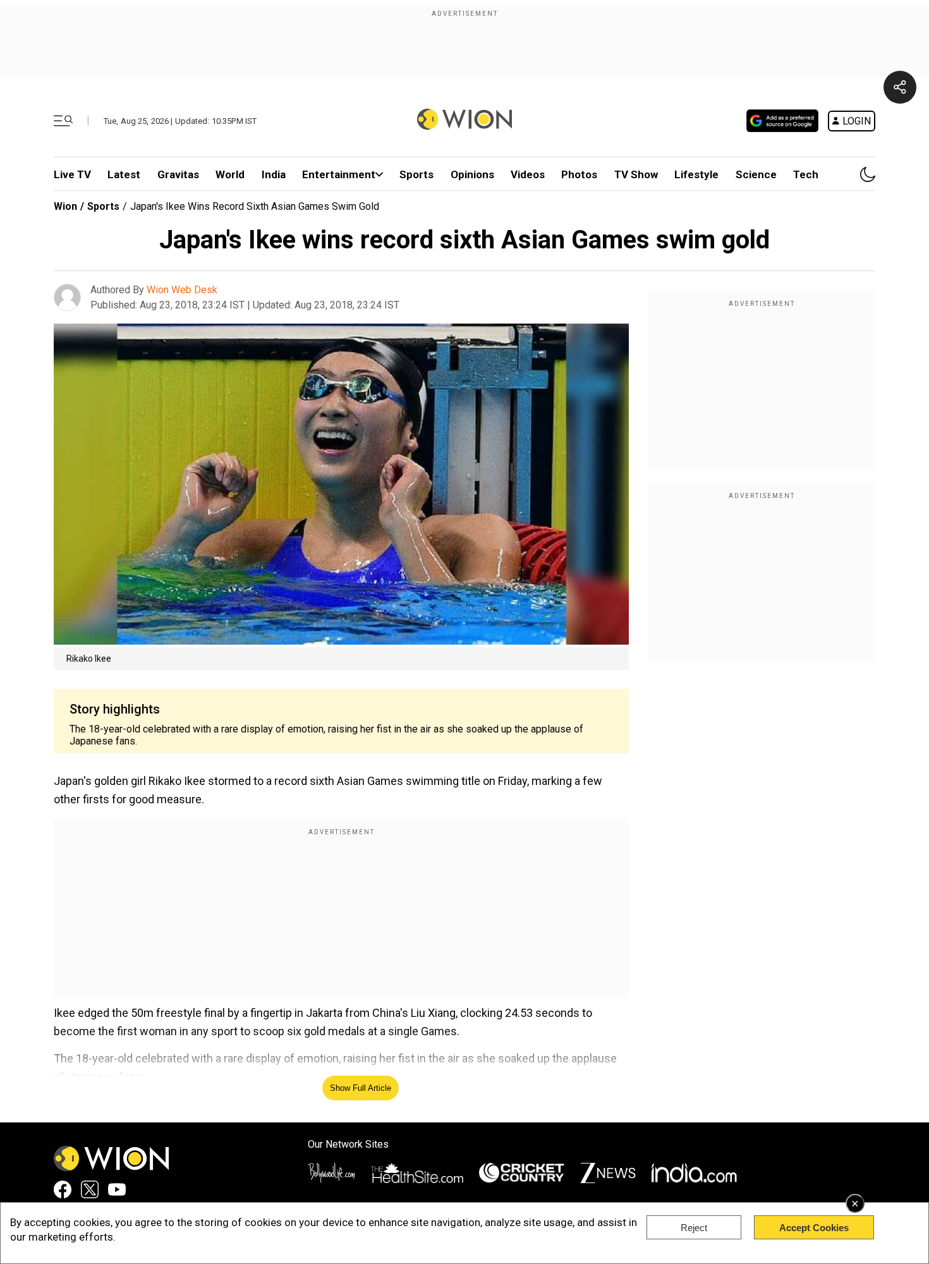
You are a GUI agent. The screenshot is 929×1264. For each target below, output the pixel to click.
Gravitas (178, 174)
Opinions (472, 174)
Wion (65, 206)
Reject (694, 1227)
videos (528, 174)
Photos (579, 174)
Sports (416, 174)
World (230, 174)
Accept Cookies (814, 1227)
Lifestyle (696, 174)
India (274, 174)
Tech (805, 174)
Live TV (72, 174)
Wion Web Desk (182, 290)
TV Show (636, 174)
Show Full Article (360, 1088)
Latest (123, 174)
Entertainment (338, 174)
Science (756, 174)
